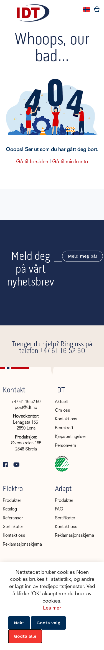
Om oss (62, 411)
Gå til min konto (70, 161)
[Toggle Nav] (7, 9)
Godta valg (48, 622)
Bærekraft (64, 428)
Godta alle (25, 636)
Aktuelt (61, 402)
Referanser (13, 518)
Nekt (19, 622)
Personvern (65, 446)
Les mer (52, 608)
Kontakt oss (66, 419)
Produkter (12, 501)
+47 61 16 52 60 (62, 351)
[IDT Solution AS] (33, 13)
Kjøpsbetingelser (70, 437)
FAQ (59, 509)
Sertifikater (13, 527)
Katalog (10, 509)
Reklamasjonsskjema (22, 545)
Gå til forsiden (32, 161)
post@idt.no (26, 408)
